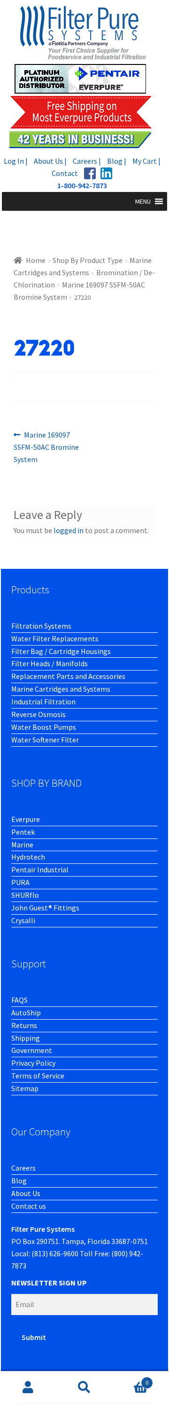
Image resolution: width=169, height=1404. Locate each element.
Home (36, 260)
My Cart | (146, 161)
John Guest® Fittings (45, 907)
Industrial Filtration (43, 701)
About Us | (50, 161)
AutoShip (26, 1012)
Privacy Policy (33, 1063)
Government (31, 1050)
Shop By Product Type (88, 260)
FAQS (19, 1000)
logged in (69, 530)
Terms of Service (37, 1075)
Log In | (16, 161)
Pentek (23, 832)
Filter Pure (84, 76)
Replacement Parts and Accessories (68, 676)
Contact (65, 173)
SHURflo (25, 895)
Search (84, 1388)
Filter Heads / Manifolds (49, 663)
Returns (24, 1025)
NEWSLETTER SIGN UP (49, 1282)
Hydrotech (28, 857)
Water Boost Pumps (43, 727)
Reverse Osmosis (38, 714)
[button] (143, 201)
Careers (23, 1168)
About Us (25, 1193)
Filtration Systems (41, 625)
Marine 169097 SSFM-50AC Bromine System (46, 447)
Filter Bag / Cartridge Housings (61, 651)
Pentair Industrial (40, 869)
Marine (22, 844)
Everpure (25, 819)
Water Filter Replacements (55, 638)
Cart (130, 1379)
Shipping (25, 1038)
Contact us (28, 1206)
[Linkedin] (106, 173)
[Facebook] (90, 173)
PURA (20, 882)
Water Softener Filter (45, 739)
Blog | (116, 161)
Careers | (87, 161)
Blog (19, 1180)
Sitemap (24, 1088)
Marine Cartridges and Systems (60, 689)
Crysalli (23, 920)
